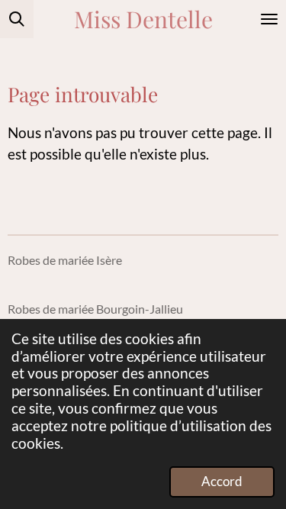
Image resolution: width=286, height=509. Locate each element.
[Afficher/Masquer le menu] (269, 19)
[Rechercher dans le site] (17, 19)
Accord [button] (222, 481)
